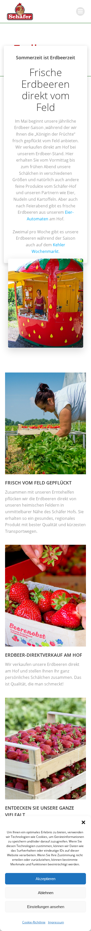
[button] (83, 822)
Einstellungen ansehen (45, 907)
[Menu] (80, 11)
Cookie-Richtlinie (34, 922)
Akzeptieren (45, 879)
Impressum (56, 922)
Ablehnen (45, 893)
